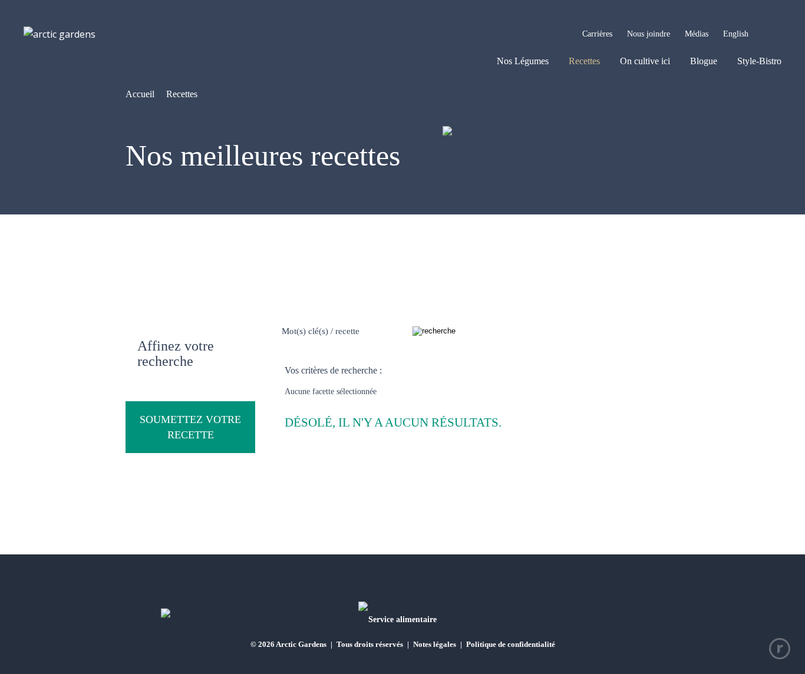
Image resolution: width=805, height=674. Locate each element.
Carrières (597, 33)
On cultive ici (645, 61)
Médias (696, 33)
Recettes (584, 61)
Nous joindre (648, 33)
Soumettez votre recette (190, 427)
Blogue (703, 61)
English (735, 33)
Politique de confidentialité (510, 644)
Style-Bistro (759, 61)
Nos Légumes (523, 61)
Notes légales (434, 644)
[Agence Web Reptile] (779, 648)
